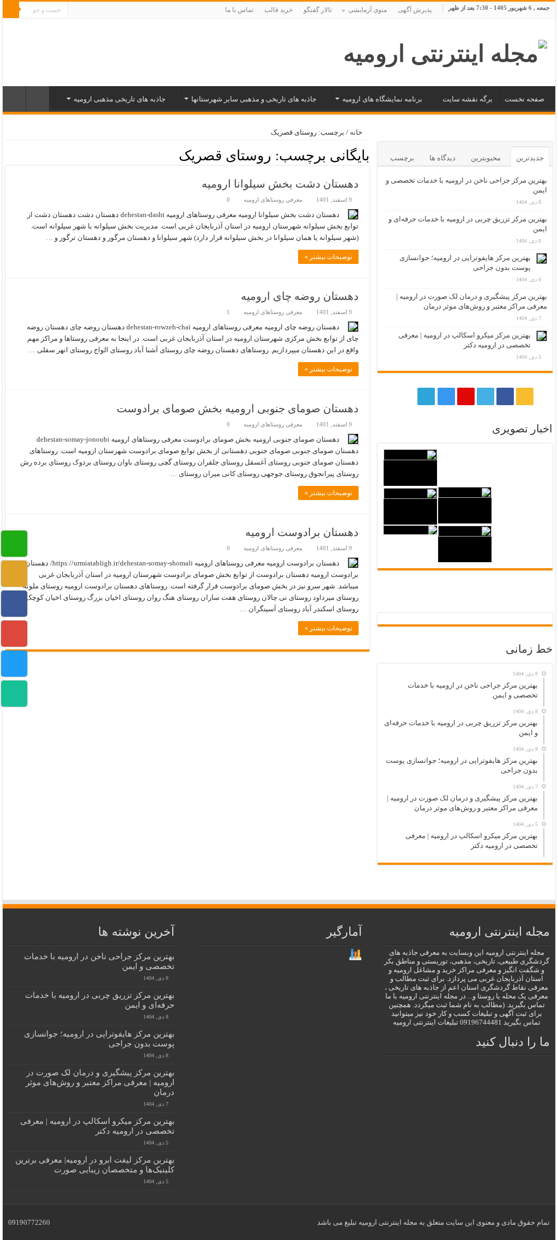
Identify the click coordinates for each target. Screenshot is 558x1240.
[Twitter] (119, 10)
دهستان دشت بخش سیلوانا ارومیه (280, 184)
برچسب (402, 158)
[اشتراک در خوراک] (8, 155)
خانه (357, 132)
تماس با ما (239, 10)
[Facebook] (129, 10)
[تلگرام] (86, 10)
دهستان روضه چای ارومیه (300, 296)
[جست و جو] (11, 10)
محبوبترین (486, 158)
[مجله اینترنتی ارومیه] (445, 51)
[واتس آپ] (76, 10)
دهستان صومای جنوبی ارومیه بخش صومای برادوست (238, 408)
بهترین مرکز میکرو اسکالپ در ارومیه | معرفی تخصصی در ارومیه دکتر (97, 1125)
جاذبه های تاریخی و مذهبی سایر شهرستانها (254, 99)
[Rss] (140, 10)
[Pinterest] (109, 10)
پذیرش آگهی (415, 10)
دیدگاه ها (442, 158)
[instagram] (98, 10)
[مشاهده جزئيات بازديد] (355, 954)
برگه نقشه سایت (467, 99)
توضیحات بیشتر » (328, 257)
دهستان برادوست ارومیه (302, 532)
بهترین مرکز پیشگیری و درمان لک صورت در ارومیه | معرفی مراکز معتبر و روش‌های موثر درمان (100, 1082)
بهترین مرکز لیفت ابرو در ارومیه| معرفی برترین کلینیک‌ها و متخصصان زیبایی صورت (94, 1164)
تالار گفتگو (318, 10)
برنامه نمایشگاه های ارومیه (382, 99)
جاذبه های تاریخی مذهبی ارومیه (120, 99)
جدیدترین (530, 158)
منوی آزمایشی (367, 10)
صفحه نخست (524, 99)
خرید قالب (278, 10)
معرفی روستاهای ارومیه (273, 199)
